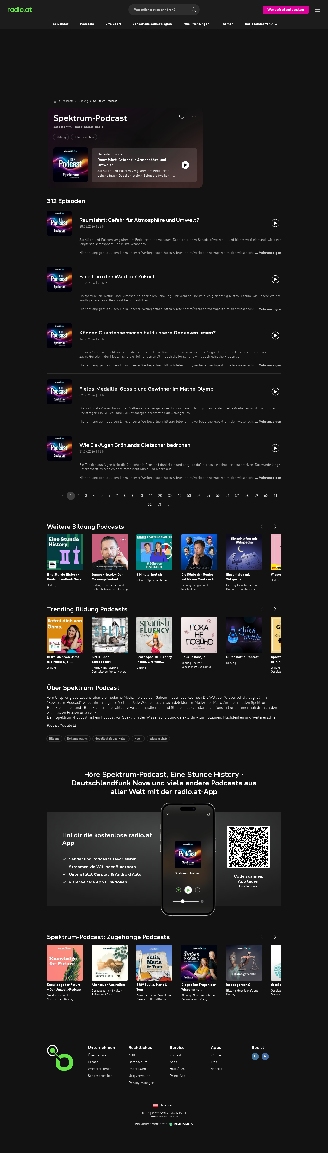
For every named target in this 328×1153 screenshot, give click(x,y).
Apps (173, 1062)
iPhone (216, 1055)
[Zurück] (261, 524)
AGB (132, 1055)
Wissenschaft (158, 738)
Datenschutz (138, 1062)
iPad (214, 1062)
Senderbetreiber (100, 1076)
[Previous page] (62, 496)
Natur (138, 738)
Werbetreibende (99, 1069)
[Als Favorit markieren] (182, 117)
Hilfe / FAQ (177, 1069)
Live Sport (113, 24)
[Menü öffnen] (317, 9)
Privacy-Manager (141, 1083)
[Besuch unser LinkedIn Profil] (255, 1056)
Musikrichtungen (196, 24)
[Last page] (178, 505)
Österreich (167, 1105)
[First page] (52, 496)
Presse (93, 1062)
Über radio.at (98, 1055)
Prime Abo (177, 1076)
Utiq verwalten (139, 1076)
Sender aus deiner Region (152, 24)
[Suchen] (194, 9)
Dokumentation (84, 137)
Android (216, 1069)
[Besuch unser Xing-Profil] (265, 1056)
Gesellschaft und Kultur (111, 738)
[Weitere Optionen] (194, 117)
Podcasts (87, 24)
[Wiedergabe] (185, 165)
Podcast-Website (59, 725)
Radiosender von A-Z (261, 24)
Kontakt (175, 1055)
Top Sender (59, 24)
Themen (227, 24)
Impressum (137, 1069)
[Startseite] (55, 101)
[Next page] (169, 505)
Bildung (61, 137)
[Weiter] (275, 524)
